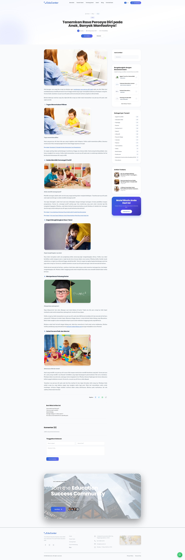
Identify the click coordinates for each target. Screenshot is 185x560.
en (127, 2)
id (125, 2)
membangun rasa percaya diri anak (83, 89)
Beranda (71, 2)
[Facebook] (45, 545)
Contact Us (136, 2)
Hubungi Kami (126, 211)
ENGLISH (99, 36)
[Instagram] (49, 545)
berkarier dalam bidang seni (74, 326)
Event (97, 2)
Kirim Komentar (52, 459)
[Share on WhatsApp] (102, 397)
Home (88, 13)
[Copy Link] (106, 397)
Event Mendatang (73, 544)
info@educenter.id (101, 544)
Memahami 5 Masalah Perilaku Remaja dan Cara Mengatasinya (65, 147)
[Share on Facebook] (95, 397)
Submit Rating (49, 412)
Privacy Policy (130, 555)
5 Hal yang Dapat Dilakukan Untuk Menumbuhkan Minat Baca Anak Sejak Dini (69, 215)
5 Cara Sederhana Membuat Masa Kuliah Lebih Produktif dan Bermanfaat (68, 212)
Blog (102, 2)
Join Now (57, 509)
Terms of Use (138, 555)
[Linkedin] (53, 545)
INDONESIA (87, 36)
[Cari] (136, 57)
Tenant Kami (79, 2)
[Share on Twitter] (99, 397)
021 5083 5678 (100, 540)
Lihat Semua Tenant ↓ (126, 103)
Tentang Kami (90, 2)
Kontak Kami (109, 2)
